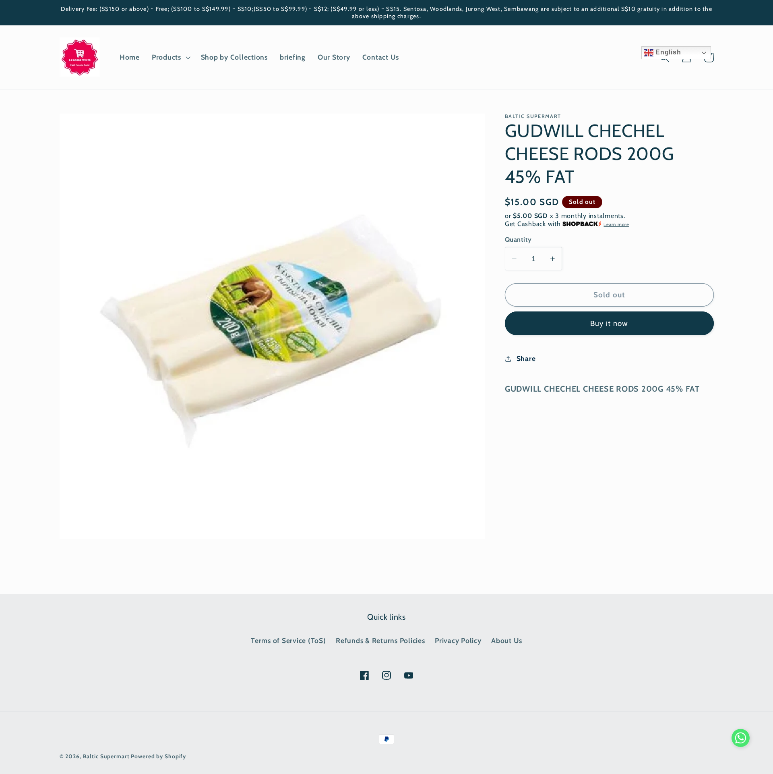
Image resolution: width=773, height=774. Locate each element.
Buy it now (609, 323)
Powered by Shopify (158, 756)
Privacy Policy (458, 640)
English (667, 52)
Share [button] (526, 358)
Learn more (616, 224)
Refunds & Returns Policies (380, 640)
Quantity (518, 239)
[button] (170, 57)
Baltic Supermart (106, 756)
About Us (506, 640)
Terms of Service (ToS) (288, 640)
